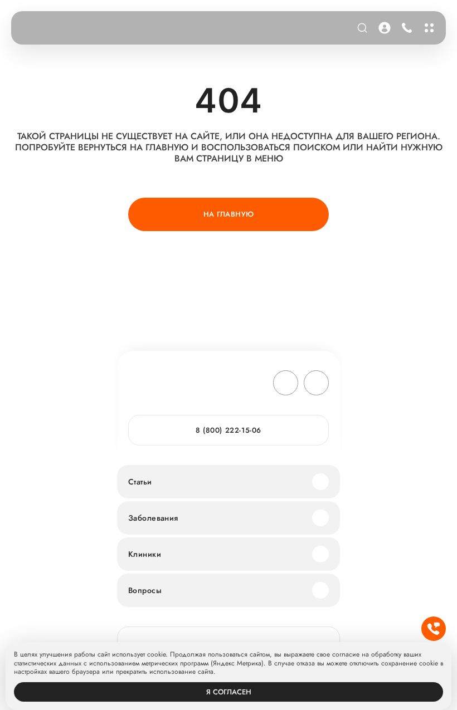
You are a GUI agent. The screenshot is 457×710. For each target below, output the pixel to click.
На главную (228, 214)
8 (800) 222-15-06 (405, 28)
